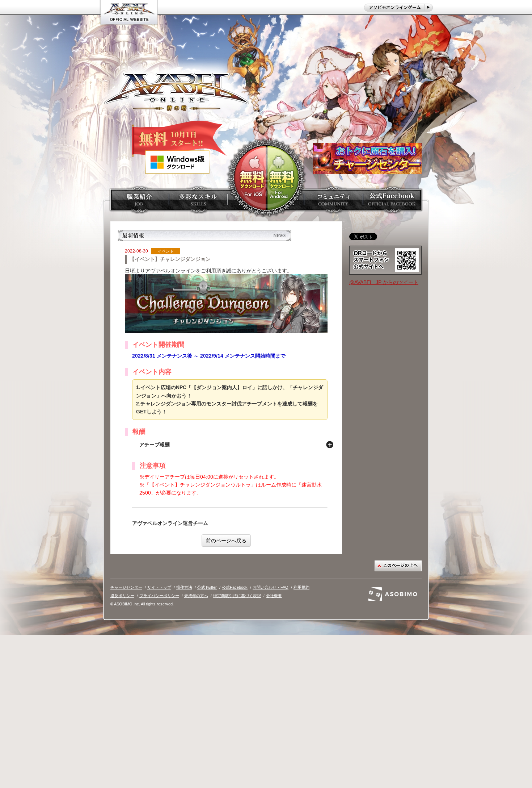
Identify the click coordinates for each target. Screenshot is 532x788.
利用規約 (301, 587)
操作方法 (184, 587)
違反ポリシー (122, 595)
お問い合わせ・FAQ (270, 587)
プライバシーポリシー (159, 595)
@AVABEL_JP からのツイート (383, 282)
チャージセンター (126, 587)
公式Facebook (235, 587)
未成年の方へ (196, 595)
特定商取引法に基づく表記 (237, 595)
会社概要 (274, 595)
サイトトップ (159, 587)
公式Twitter (207, 587)
